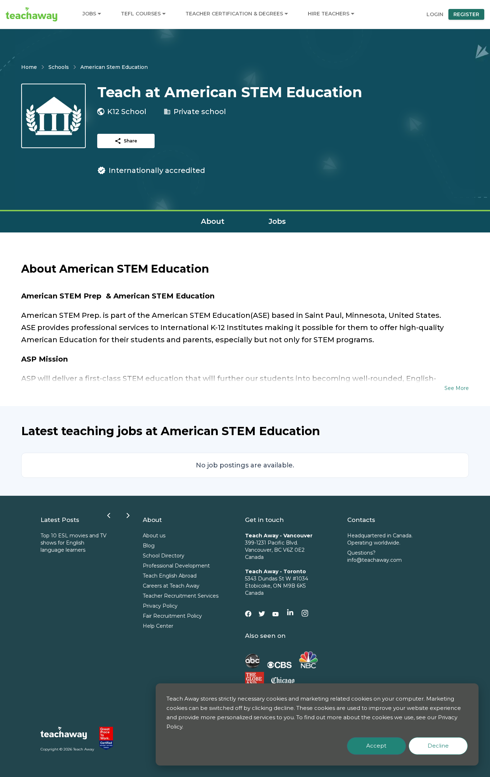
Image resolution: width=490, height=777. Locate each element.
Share (130, 140)
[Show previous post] (108, 515)
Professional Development (176, 565)
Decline (438, 745)
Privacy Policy (160, 606)
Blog (149, 545)
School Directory (163, 555)
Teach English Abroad (170, 576)
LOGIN (435, 14)
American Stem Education (114, 67)
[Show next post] (128, 515)
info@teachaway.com (374, 560)
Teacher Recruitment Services (180, 596)
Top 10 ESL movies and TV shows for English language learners (74, 542)
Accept (376, 745)
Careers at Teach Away (171, 586)
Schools (58, 67)
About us (154, 535)
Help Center (158, 626)
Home (29, 67)
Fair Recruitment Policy (172, 616)
